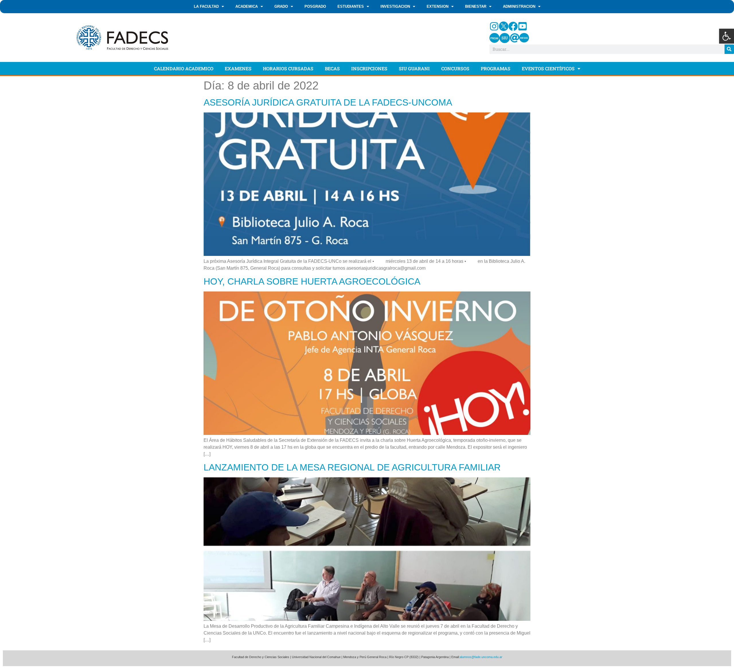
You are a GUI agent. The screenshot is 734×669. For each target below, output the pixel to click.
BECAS (332, 68)
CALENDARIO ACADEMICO (183, 68)
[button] (726, 36)
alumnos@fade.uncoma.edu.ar (481, 657)
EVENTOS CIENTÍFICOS (548, 68)
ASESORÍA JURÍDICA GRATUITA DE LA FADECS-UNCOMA (328, 102)
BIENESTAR (475, 6)
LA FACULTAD (206, 6)
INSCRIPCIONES (369, 68)
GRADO (281, 6)
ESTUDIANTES (350, 6)
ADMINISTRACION (519, 6)
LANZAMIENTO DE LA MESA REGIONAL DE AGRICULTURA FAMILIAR (352, 467)
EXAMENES (238, 68)
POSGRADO (315, 6)
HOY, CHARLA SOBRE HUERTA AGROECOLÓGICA (312, 281)
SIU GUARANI (414, 68)
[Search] (729, 49)
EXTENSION (437, 6)
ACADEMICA (246, 6)
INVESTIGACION (395, 6)
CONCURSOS (455, 68)
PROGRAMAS (495, 68)
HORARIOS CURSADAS (288, 68)
